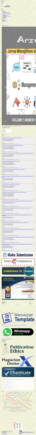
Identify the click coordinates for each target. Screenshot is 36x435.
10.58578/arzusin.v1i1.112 (5, 213)
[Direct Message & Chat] (18, 337)
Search (1, 23)
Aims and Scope (3, 11)
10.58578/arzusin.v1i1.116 (5, 242)
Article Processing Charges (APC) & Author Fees (6, 16)
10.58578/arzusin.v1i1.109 (5, 190)
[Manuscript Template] (18, 323)
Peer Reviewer (3, 20)
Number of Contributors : (4, 302)
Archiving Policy (4, 18)
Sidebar (2, 2)
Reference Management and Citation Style (6, 12)
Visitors (3, 21)
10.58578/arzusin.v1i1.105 (5, 159)
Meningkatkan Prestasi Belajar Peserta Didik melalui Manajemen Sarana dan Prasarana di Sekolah (13, 169)
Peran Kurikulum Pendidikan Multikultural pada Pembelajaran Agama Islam (11, 161)
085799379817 (4, 432)
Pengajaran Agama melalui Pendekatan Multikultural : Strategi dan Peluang (11, 184)
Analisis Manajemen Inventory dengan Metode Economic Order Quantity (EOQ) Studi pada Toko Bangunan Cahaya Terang (12, 379)
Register (2, 3)
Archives (3, 25)
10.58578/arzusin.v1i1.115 (5, 235)
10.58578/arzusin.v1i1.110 (5, 199)
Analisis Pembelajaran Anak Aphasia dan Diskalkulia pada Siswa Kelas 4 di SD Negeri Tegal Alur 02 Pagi (14, 192)
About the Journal (4, 19)
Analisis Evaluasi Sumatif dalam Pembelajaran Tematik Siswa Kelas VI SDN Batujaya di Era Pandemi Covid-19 (15, 222)
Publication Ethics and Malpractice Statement (6, 14)
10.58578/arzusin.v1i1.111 (5, 206)
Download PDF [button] (3, 158)
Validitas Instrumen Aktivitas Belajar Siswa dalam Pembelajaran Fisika (8, 388)
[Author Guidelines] (18, 353)
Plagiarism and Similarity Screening (5, 15)
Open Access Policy (4, 17)
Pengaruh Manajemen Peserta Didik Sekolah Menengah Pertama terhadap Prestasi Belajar (12, 145)
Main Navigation (2, 1)
